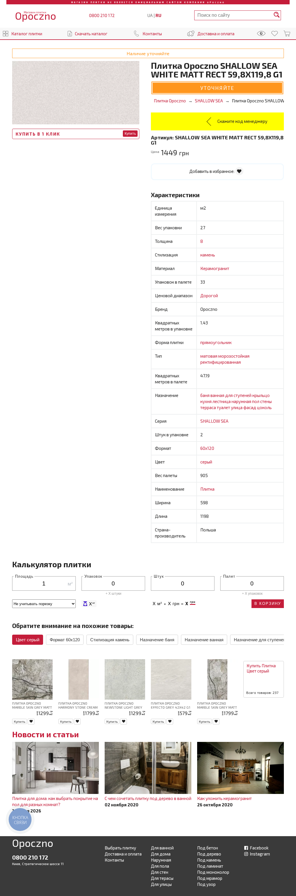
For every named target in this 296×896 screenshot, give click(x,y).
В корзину (267, 603)
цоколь (264, 407)
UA (150, 15)
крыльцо (261, 395)
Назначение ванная (204, 639)
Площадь (24, 576)
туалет (224, 407)
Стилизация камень (110, 639)
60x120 (207, 448)
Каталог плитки (26, 33)
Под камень (209, 859)
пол (256, 401)
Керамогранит (214, 268)
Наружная (161, 859)
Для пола (160, 866)
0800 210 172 (102, 15)
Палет (229, 576)
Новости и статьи (45, 734)
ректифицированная (220, 362)
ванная (217, 395)
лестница (222, 401)
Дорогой (209, 295)
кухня (206, 401)
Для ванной (162, 847)
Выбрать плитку (120, 847)
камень (207, 254)
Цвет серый (27, 639)
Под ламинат (210, 866)
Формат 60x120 (65, 639)
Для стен (159, 872)
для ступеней (238, 395)
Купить (130, 134)
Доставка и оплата (215, 33)
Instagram (259, 853)
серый (206, 461)
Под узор (206, 884)
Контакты (152, 33)
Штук (159, 576)
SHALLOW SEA (214, 421)
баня (205, 395)
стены (266, 401)
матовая (209, 356)
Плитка (207, 489)
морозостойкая (233, 356)
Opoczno (32, 844)
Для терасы (162, 878)
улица (237, 407)
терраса (208, 407)
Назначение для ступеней (260, 639)
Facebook (259, 847)
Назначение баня (157, 639)
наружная (242, 401)
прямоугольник (216, 342)
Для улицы (161, 884)
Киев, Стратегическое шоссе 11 (38, 864)
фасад (250, 407)
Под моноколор (213, 872)
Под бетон (207, 847)
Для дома (161, 853)
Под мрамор (209, 878)
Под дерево (209, 853)
